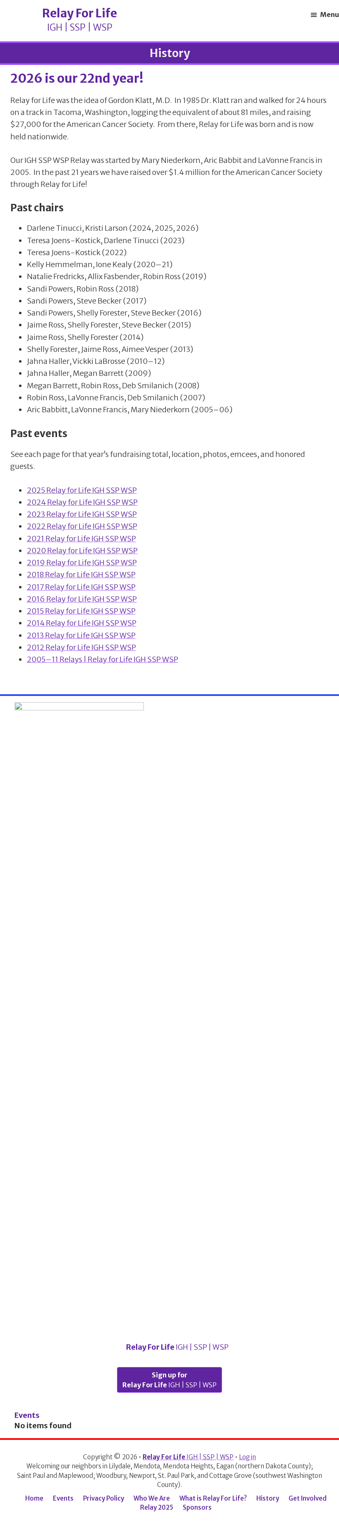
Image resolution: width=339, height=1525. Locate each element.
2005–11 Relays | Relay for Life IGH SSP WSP (102, 659)
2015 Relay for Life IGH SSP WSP (81, 611)
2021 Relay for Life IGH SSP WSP (81, 538)
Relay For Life (177, 1347)
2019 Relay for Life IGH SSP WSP (82, 562)
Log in (247, 1457)
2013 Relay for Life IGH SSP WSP (81, 635)
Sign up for (169, 1380)
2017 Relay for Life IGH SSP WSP (81, 587)
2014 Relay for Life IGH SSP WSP (81, 623)
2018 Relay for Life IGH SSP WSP (81, 574)
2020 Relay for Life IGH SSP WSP (82, 550)
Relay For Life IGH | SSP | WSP (62, 20)
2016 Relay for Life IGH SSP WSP (82, 599)
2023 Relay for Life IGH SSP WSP (82, 514)
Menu (329, 14)
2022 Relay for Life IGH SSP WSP (82, 526)
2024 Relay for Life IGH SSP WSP (82, 502)
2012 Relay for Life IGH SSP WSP (81, 647)
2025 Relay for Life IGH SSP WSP (82, 490)
